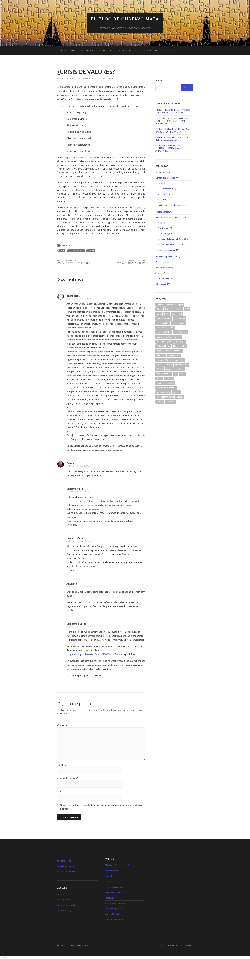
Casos (160, 199)
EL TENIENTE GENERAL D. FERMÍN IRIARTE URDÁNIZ (172, 121)
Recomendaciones (163, 267)
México (169, 364)
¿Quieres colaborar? (114, 919)
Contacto (107, 51)
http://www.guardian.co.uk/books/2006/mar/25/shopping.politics (100, 654)
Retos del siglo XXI (165, 233)
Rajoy (159, 378)
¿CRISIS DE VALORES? (86, 71)
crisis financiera (180, 332)
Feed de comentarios (66, 905)
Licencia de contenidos (67, 871)
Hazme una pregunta (128, 51)
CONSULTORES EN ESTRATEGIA (73, 262)
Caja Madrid (177, 314)
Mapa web (109, 897)
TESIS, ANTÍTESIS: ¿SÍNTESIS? (130, 262)
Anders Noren (175, 945)
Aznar (159, 309)
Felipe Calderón (163, 346)
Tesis (159, 183)
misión (159, 364)
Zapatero (170, 401)
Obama (160, 369)
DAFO (159, 337)
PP (175, 374)
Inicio (63, 51)
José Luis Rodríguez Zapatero (169, 351)
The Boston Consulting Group (169, 397)
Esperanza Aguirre (164, 341)
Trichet (160, 401)
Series (158, 222)
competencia (179, 318)
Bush (166, 314)
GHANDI (91, 251)
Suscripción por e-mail (67, 866)
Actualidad (66, 245)
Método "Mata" (164, 188)
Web (59, 791)
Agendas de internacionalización (169, 217)
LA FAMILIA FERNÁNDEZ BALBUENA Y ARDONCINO (172, 130)
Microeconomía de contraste (170, 244)
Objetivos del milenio (175, 369)
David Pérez (160, 137)
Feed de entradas (64, 899)
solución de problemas (166, 387)
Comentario (64, 725)
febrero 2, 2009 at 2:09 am (78, 466)
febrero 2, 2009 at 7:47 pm (78, 586)
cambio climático (163, 318)
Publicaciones (161, 211)
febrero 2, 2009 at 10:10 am (79, 541)
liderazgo (161, 355)
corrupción (161, 328)
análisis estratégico (175, 304)
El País (168, 337)
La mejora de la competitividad (171, 239)
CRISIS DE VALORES (76, 251)
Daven (70, 463)
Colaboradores (111, 870)
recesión (168, 378)
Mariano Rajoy (174, 355)
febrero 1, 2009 (65, 78)
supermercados (163, 392)
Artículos (161, 194)
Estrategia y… (163, 228)
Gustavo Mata (85, 78)
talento (176, 392)
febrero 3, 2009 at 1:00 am (78, 626)
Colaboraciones (162, 278)
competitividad (178, 323)
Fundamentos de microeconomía (171, 205)
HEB (157, 110)
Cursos (108, 881)
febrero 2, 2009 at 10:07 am (79, 491)
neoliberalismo (181, 364)
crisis (62, 251)
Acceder (61, 894)
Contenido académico (165, 177)
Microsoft (179, 360)
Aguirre (160, 304)
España (177, 337)
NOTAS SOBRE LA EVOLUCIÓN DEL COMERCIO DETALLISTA (173, 111)
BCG (159, 314)
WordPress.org (64, 910)
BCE (187, 309)
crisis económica (164, 332)
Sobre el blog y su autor (84, 51)
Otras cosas (160, 283)
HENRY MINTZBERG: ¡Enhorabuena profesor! (172, 138)
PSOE (182, 374)
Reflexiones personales (165, 256)
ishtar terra (73, 295)
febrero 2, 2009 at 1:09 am (78, 298)
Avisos (158, 273)
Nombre (62, 765)
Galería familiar (162, 262)
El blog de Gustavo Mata (125, 19)
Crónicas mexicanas (166, 249)
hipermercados (179, 346)
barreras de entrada (173, 309)
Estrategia (180, 341)
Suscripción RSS (64, 860)
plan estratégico (163, 374)
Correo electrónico (67, 778)
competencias (162, 323)
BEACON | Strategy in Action (159, 51)
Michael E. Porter (164, 360)
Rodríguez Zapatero (165, 383)
